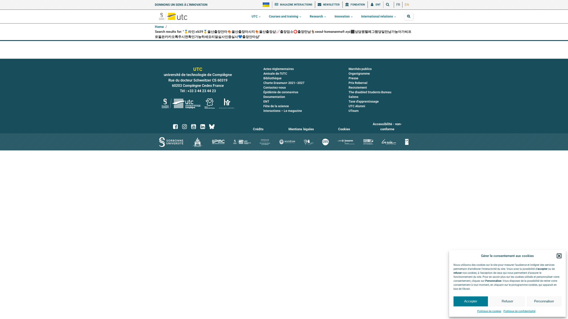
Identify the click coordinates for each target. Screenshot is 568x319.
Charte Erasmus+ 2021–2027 (283, 83)
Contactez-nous (274, 87)
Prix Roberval (358, 83)
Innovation (342, 16)
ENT (266, 101)
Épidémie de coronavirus (280, 92)
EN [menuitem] (407, 5)
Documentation (274, 97)
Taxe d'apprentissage (364, 101)
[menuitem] (398, 5)
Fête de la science (276, 106)
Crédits (258, 129)
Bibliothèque (272, 78)
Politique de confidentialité (519, 311)
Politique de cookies (489, 311)
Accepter (470, 301)
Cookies (344, 129)
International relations (377, 16)
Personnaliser (544, 301)
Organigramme (359, 73)
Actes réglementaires (278, 69)
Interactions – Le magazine (282, 111)
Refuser (507, 301)
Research (316, 16)
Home (159, 27)
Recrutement (358, 87)
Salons (353, 97)
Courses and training (283, 16)
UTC (255, 16)
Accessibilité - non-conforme (387, 126)
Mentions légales (301, 129)
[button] (559, 256)
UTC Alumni (357, 106)
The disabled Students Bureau (370, 92)
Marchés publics (360, 69)
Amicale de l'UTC (275, 73)
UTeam (354, 111)
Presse (353, 78)
